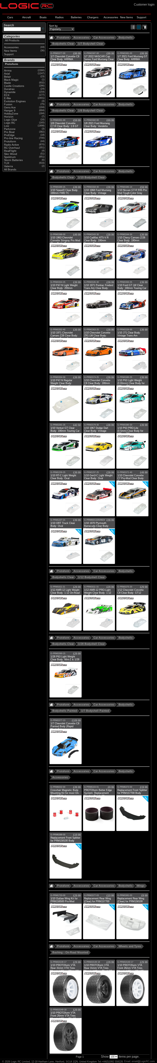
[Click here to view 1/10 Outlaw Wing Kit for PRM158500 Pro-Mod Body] (66, 918)
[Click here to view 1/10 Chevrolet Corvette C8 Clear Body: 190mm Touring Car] (99, 399)
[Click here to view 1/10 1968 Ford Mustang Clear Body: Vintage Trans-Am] (99, 209)
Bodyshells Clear (63, 43)
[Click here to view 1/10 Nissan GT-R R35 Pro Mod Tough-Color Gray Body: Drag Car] (132, 209)
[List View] (133, 29)
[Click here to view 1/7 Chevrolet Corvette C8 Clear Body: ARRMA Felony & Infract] (66, 75)
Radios (59, 17)
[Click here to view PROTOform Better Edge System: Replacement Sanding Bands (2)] (99, 809)
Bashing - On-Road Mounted (70, 952)
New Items (126, 17)
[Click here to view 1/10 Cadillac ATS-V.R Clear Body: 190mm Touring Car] (99, 257)
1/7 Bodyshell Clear (90, 43)
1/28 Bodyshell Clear (91, 643)
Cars (10, 17)
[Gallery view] (138, 29)
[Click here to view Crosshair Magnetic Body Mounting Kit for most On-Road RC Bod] (66, 809)
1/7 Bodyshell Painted (95, 710)
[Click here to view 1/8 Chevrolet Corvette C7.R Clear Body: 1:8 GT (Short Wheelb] (66, 142)
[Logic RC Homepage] (27, 8)
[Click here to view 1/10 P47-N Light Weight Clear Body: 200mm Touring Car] (66, 304)
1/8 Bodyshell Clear (90, 110)
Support (141, 17)
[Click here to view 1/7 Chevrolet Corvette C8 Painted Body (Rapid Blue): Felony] (66, 742)
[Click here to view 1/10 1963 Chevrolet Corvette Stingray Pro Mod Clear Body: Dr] (66, 257)
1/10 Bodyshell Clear (91, 177)
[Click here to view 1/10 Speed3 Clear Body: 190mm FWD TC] (66, 209)
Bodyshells (126, 37)
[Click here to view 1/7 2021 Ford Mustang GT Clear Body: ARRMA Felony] (132, 75)
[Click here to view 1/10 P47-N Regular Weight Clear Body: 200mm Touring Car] (66, 399)
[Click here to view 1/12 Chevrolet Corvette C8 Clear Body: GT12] (132, 609)
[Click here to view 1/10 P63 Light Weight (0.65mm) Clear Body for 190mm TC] (132, 399)
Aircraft (26, 17)
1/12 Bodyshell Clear (91, 577)
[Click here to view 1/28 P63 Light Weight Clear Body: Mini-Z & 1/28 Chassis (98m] (66, 676)
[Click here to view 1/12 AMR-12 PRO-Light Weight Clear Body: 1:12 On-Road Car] (99, 609)
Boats (43, 17)
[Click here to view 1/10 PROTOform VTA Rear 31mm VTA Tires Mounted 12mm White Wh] (66, 984)
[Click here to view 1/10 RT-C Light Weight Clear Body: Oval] (66, 494)
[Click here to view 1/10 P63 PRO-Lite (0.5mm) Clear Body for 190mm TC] (132, 447)
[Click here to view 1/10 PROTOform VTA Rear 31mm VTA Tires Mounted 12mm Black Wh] (99, 984)
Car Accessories (104, 37)
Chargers (92, 17)
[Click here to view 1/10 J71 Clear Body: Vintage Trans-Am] (132, 352)
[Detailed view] (144, 29)
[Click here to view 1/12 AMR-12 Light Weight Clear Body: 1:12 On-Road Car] (66, 609)
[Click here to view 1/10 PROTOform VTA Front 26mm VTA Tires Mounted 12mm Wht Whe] (132, 984)
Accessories (111, 17)
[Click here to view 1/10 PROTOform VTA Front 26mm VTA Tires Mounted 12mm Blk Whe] (66, 1032)
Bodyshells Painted (64, 710)
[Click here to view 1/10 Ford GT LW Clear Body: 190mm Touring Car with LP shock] (132, 304)
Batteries (76, 17)
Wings (141, 885)
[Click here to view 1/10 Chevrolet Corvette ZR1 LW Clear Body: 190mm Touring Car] (99, 352)
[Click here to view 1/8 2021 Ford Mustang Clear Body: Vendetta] (99, 142)
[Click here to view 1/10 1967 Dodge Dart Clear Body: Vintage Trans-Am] (99, 447)
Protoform (63, 37)
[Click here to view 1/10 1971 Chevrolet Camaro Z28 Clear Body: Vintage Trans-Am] (66, 352)
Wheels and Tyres (130, 946)
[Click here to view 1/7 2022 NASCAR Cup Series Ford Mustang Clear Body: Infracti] (99, 75)
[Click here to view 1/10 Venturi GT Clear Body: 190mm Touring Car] (66, 447)
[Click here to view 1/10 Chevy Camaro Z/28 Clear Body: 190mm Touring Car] (132, 257)
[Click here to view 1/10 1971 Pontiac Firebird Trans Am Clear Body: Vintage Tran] (99, 304)
